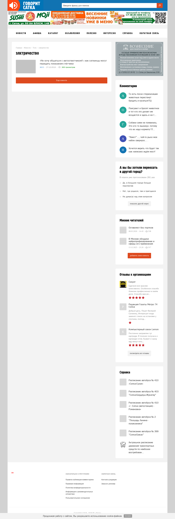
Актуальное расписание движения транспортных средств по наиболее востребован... (141, 447)
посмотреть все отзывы (139, 353)
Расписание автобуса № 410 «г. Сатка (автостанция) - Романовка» (143, 406)
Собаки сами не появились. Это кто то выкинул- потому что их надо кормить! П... (143, 126)
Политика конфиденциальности (78, 488)
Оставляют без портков (141, 227)
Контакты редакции (109, 480)
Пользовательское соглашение (78, 498)
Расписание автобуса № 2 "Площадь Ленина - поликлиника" (142, 420)
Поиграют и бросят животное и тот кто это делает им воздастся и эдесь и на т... (144, 111)
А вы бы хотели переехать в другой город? (139, 170)
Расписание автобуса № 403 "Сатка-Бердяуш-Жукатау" (143, 393)
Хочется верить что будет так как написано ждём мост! (144, 150)
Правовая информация (75, 484)
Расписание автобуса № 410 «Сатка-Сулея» (143, 382)
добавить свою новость (139, 256)
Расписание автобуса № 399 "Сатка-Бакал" (143, 433)
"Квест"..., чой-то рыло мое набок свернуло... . (143, 139)
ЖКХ (42, 67)
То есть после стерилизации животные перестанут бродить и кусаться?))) (143, 97)
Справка (125, 372)
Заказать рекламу (108, 484)
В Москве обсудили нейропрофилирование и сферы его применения (141, 241)
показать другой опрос (139, 204)
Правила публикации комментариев (80, 480)
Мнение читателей (131, 220)
